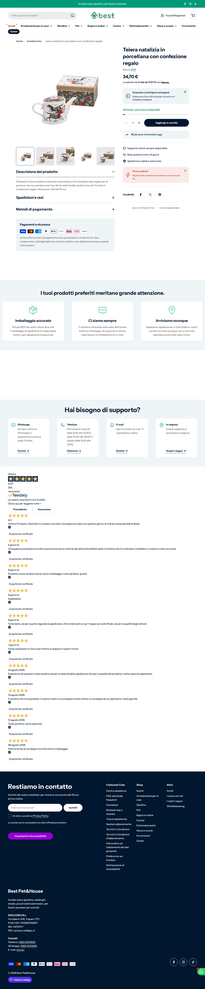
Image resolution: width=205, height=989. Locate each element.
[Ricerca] (72, 15)
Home (19, 41)
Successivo (44, 509)
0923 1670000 (27, 942)
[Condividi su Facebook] (140, 194)
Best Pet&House (26, 972)
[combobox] (42, 15)
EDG (133, 69)
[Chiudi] (185, 92)
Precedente (20, 509)
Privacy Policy (41, 815)
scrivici (20, 949)
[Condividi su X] (150, 194)
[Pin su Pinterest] (160, 194)
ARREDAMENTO (34, 41)
